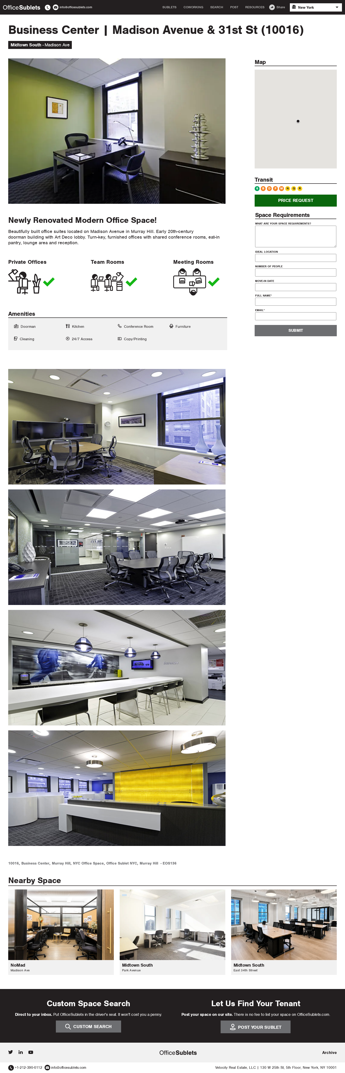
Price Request (295, 201)
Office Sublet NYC (121, 863)
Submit (295, 330)
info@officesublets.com (68, 1067)
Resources (254, 7)
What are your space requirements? (283, 223)
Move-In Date (264, 281)
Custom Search (92, 1026)
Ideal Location (266, 252)
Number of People (269, 266)
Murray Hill (61, 863)
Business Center (35, 863)
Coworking (193, 7)
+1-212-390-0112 (28, 1067)
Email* (260, 310)
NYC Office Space (88, 863)
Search (216, 7)
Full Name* (263, 295)
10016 (13, 863)
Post (234, 7)
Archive (329, 1052)
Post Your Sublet (259, 1027)
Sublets (169, 7)
